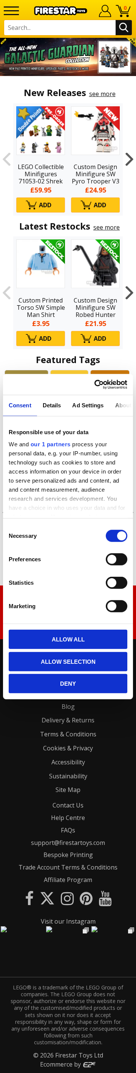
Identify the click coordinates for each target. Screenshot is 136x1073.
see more (102, 94)
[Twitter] (47, 898)
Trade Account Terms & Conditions (68, 867)
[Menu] (11, 10)
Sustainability (68, 776)
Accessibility (68, 762)
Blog (68, 706)
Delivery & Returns (68, 720)
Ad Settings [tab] (88, 405)
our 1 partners (51, 444)
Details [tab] (52, 405)
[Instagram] (67, 898)
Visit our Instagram (68, 921)
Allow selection (68, 661)
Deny (68, 683)
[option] (68, 57)
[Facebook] (29, 898)
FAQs (68, 830)
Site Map (68, 790)
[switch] (116, 559)
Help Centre (68, 818)
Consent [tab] (20, 405)
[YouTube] (105, 898)
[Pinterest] (86, 898)
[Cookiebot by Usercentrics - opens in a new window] (96, 384)
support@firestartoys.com (68, 843)
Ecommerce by (61, 1064)
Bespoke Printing (68, 855)
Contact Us (68, 805)
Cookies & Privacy (68, 748)
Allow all (68, 639)
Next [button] (129, 159)
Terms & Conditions (68, 734)
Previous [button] (6, 159)
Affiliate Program (68, 880)
